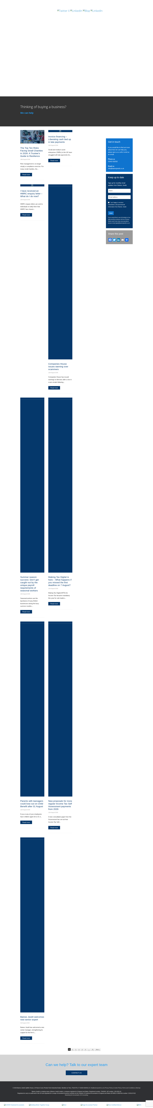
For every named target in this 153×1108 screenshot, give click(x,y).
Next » (97, 1049)
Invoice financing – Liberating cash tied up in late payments (59, 139)
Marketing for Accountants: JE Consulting (76, 1095)
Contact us (77, 1073)
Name (111, 191)
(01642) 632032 (66, 7)
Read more (26, 174)
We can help (26, 113)
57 (92, 1049)
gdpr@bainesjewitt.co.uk (123, 223)
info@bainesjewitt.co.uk (116, 168)
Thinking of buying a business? (43, 106)
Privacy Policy (109, 1088)
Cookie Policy (117, 1088)
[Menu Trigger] (148, 4)
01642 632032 (113, 161)
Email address (113, 197)
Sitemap (138, 1088)
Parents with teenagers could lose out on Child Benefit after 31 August (31, 804)
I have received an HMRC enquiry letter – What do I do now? (31, 193)
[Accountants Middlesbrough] (35, 7)
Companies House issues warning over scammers (58, 366)
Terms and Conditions (128, 1088)
